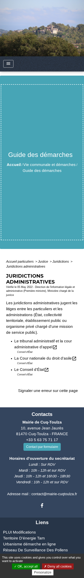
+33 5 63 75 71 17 (42, 440)
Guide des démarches (42, 170)
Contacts (42, 414)
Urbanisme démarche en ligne (29, 544)
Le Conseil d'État (31, 369)
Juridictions (61, 261)
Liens (42, 522)
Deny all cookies (59, 566)
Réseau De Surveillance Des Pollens (35, 550)
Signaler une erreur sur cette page (48, 390)
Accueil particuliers (20, 261)
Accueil (14, 164)
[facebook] (42, 505)
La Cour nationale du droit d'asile (45, 358)
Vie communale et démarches (49, 164)
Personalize (42, 572)
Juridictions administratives (25, 266)
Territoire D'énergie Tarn (24, 538)
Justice (43, 261)
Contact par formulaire (42, 447)
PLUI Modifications (19, 532)
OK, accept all (27, 566)
